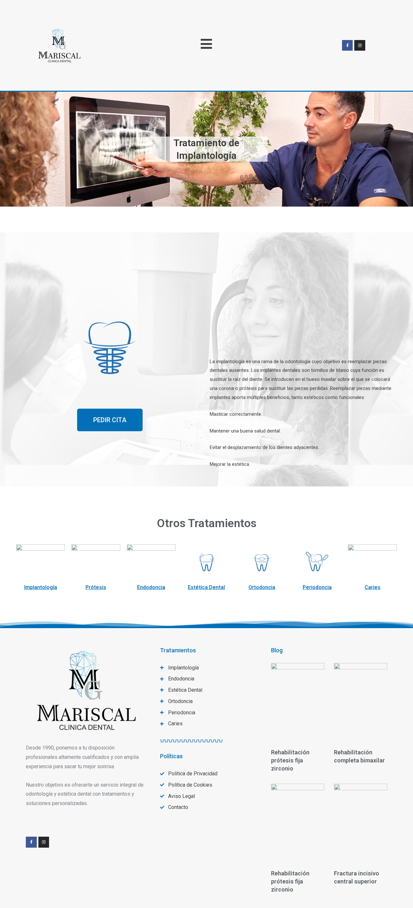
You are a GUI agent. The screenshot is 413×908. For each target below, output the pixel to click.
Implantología (40, 587)
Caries (372, 587)
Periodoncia (317, 587)
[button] (110, 420)
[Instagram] (359, 45)
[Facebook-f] (347, 45)
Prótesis (96, 587)
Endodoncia (151, 587)
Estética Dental (206, 587)
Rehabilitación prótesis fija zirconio (290, 760)
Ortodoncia (261, 587)
